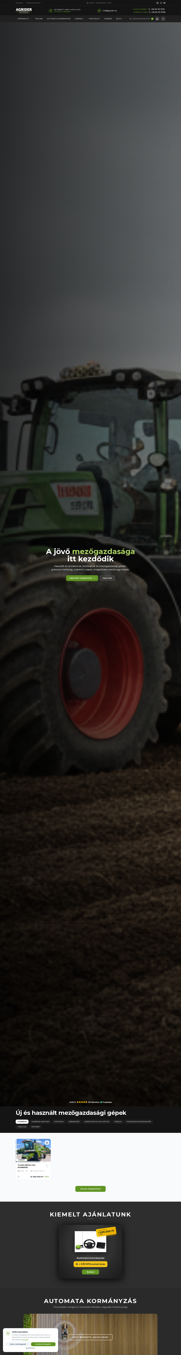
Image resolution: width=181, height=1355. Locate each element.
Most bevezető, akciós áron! (90, 1337)
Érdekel (90, 1272)
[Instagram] (161, 3)
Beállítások (30, 1348)
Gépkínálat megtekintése (80, 578)
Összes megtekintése (90, 1189)
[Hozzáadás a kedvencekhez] (47, 1142)
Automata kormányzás (59, 19)
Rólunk (39, 19)
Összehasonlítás (142, 19)
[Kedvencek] (157, 19)
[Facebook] (157, 3)
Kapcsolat (94, 19)
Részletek (25, 1340)
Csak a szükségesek (18, 1344)
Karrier (108, 19)
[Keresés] (163, 19)
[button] (90, 1102)
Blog (118, 19)
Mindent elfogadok (43, 1344)
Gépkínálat (23, 19)
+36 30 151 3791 (158, 9)
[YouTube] (164, 3)
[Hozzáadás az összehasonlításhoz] (47, 1165)
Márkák (78, 19)
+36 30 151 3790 (158, 12)
